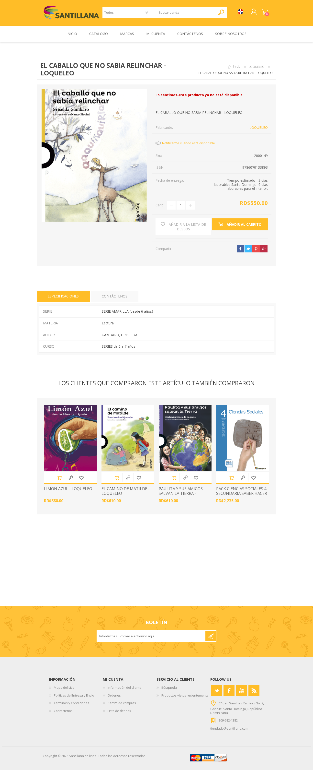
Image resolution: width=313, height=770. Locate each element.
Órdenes (114, 695)
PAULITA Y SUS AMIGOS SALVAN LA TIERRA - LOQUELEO (181, 493)
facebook (240, 248)
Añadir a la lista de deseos (81, 477)
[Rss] (253, 690)
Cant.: (160, 205)
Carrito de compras (264, 12)
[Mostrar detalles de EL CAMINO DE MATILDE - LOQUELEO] (127, 438)
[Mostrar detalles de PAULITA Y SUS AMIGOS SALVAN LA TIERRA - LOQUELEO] (185, 438)
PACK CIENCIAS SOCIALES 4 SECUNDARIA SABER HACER (241, 491)
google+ (264, 248)
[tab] (63, 296)
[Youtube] (241, 690)
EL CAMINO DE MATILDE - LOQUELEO (125, 491)
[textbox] (184, 12)
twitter (248, 248)
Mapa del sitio (64, 687)
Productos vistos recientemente (185, 695)
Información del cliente (124, 687)
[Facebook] (229, 690)
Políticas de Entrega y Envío (74, 695)
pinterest (256, 248)
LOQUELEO (258, 127)
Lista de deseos (119, 711)
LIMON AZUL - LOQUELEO (68, 488)
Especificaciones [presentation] (63, 296)
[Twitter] (216, 690)
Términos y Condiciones (71, 703)
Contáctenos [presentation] (114, 296)
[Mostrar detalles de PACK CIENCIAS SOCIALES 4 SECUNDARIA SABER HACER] (242, 438)
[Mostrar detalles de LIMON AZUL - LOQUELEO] (70, 438)
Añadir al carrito (59, 477)
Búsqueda (169, 687)
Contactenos (63, 711)
